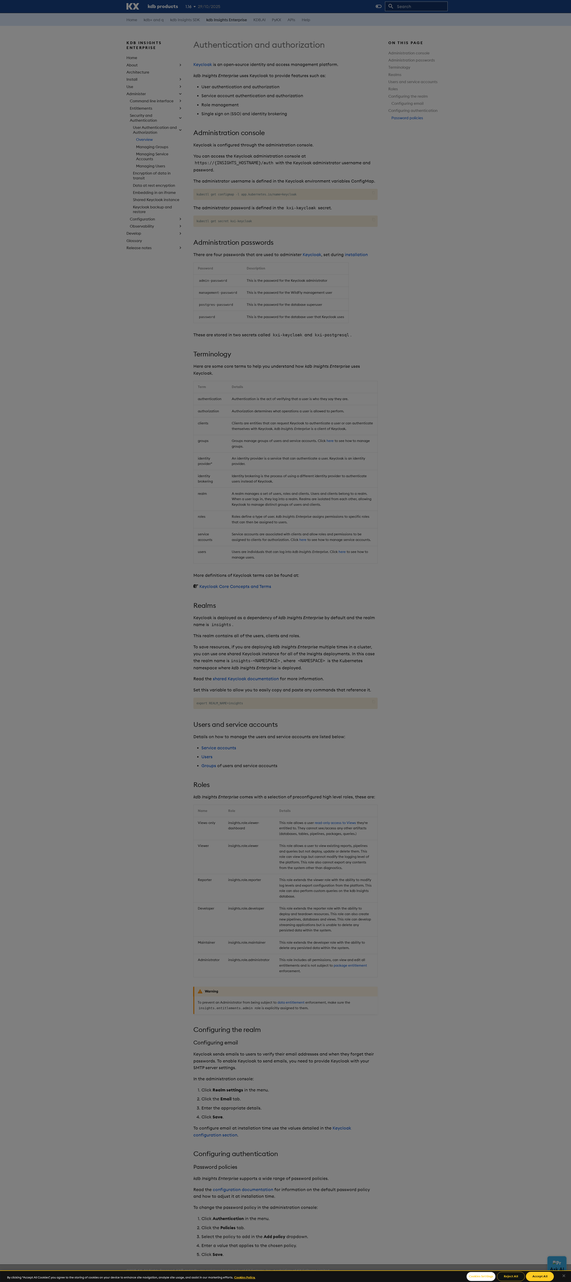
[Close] (564, 1276)
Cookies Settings (481, 1276)
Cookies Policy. (244, 1277)
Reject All (511, 1276)
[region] (285, 1276)
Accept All (540, 1276)
